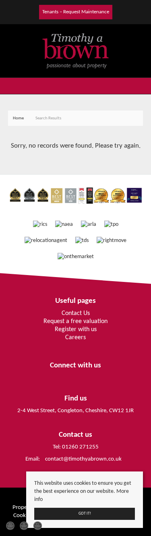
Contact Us (76, 313)
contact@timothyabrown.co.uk (83, 459)
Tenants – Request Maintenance (75, 12)
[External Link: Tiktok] (36, 12)
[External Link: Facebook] (29, 12)
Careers (75, 337)
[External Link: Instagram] (33, 12)
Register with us (76, 329)
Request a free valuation (75, 321)
